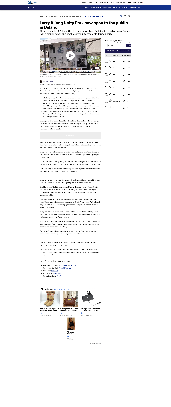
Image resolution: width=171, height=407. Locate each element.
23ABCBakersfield (29, 8)
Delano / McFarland (96, 8)
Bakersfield (86, 8)
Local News (53, 16)
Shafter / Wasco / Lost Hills (120, 8)
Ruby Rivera (49, 81)
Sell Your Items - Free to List (61, 289)
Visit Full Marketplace (95, 289)
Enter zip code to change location (122, 43)
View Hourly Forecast (122, 50)
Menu (84, 2)
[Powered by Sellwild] (98, 343)
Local (91, 3)
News (42, 16)
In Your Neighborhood (72, 16)
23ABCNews (32, 8)
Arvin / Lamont (107, 8)
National (99, 3)
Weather (108, 3)
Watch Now (137, 3)
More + (140, 8)
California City (132, 8)
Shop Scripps (125, 3)
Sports (116, 3)
